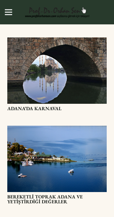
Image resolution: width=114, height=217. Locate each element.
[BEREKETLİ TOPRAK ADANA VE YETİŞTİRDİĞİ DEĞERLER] (57, 130)
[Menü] (8, 12)
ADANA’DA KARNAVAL (34, 108)
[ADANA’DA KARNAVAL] (57, 41)
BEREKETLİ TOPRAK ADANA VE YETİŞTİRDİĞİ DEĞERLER (45, 199)
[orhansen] (57, 12)
